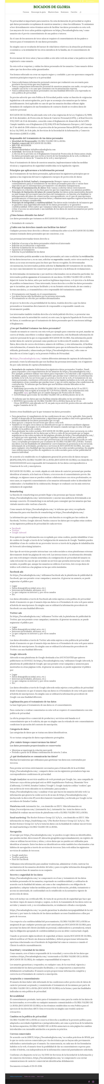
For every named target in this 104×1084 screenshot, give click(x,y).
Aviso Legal (40, 1076)
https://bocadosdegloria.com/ (27, 358)
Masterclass (53, 12)
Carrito (74, 12)
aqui (26, 392)
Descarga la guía (38, 12)
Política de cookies (29, 1076)
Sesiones (64, 12)
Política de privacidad (16, 1076)
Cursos (26, 12)
